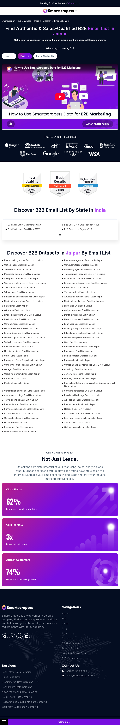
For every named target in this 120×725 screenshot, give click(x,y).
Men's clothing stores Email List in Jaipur (23, 260)
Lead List (9, 56)
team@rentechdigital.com (80, 675)
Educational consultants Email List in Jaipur (24, 296)
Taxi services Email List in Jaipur (19, 287)
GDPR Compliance (72, 643)
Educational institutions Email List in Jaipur (84, 333)
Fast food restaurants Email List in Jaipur (83, 418)
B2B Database (24, 21)
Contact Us (74, 3)
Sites (64, 633)
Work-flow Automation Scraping (20, 706)
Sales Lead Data (11, 676)
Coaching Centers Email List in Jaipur (22, 374)
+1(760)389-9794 (76, 671)
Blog (64, 628)
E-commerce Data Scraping (17, 681)
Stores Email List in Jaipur (16, 355)
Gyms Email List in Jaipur (75, 342)
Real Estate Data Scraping (17, 671)
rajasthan (46, 21)
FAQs (65, 618)
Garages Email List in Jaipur (17, 369)
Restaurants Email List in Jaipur (18, 427)
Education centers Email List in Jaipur (82, 346)
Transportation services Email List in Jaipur (84, 274)
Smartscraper (8, 21)
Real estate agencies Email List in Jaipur (83, 260)
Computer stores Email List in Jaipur (81, 265)
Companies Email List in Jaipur (18, 413)
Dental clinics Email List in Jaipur (79, 315)
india (36, 21)
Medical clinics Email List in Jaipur (20, 319)
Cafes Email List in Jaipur (16, 378)
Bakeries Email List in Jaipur (77, 360)
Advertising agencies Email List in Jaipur (83, 296)
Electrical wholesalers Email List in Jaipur (23, 301)
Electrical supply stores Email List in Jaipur (84, 301)
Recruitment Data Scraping (17, 686)
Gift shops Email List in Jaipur (18, 310)
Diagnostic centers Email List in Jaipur (22, 274)
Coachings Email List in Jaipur (78, 369)
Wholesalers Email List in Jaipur (19, 292)
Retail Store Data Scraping (17, 696)
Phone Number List (45, 56)
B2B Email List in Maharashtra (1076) (25, 224)
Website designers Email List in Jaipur (22, 342)
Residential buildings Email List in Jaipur (83, 395)
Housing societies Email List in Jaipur (21, 351)
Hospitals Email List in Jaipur (77, 409)
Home (65, 613)
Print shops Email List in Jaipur (18, 346)
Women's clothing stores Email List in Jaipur (25, 283)
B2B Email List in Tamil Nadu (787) (24, 229)
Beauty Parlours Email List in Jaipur (20, 404)
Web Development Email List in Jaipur (82, 337)
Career (65, 623)
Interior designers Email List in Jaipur (21, 333)
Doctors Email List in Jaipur (17, 383)
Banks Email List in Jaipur (76, 287)
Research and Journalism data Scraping (24, 701)
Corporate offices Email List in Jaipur (21, 418)
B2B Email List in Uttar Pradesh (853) (81, 224)
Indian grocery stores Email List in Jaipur (83, 328)
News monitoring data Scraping (19, 691)
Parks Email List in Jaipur (16, 305)
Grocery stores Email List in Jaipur (80, 378)
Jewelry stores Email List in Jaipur (80, 374)
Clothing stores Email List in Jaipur (80, 427)
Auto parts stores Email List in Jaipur (21, 278)
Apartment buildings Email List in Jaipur (22, 395)
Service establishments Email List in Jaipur (24, 409)
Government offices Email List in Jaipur (82, 278)
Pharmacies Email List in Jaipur (78, 351)
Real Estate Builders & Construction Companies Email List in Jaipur (89, 384)
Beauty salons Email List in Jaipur (80, 404)
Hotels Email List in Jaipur (16, 422)
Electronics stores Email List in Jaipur (81, 319)
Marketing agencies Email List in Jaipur (82, 269)
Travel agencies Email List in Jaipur (21, 400)
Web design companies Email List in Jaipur (24, 337)
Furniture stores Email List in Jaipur (80, 355)
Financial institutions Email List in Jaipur (22, 315)
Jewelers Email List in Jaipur (17, 269)
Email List (24, 56)
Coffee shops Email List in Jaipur (19, 265)
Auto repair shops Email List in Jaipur (81, 400)
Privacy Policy (70, 648)
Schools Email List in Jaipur (77, 422)
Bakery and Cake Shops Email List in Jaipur (25, 360)
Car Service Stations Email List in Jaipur (23, 365)
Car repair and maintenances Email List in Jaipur (87, 365)
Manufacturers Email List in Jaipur (20, 431)
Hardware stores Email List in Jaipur (21, 328)
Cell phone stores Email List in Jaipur (81, 310)
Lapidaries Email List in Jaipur (78, 305)
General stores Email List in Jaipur (20, 324)
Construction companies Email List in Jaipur (24, 390)
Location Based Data (74, 653)
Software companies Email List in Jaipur (83, 390)
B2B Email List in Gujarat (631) (78, 229)
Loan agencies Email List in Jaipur (80, 324)
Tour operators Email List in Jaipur (80, 292)
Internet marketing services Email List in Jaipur (86, 283)
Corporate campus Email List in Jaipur (82, 413)
